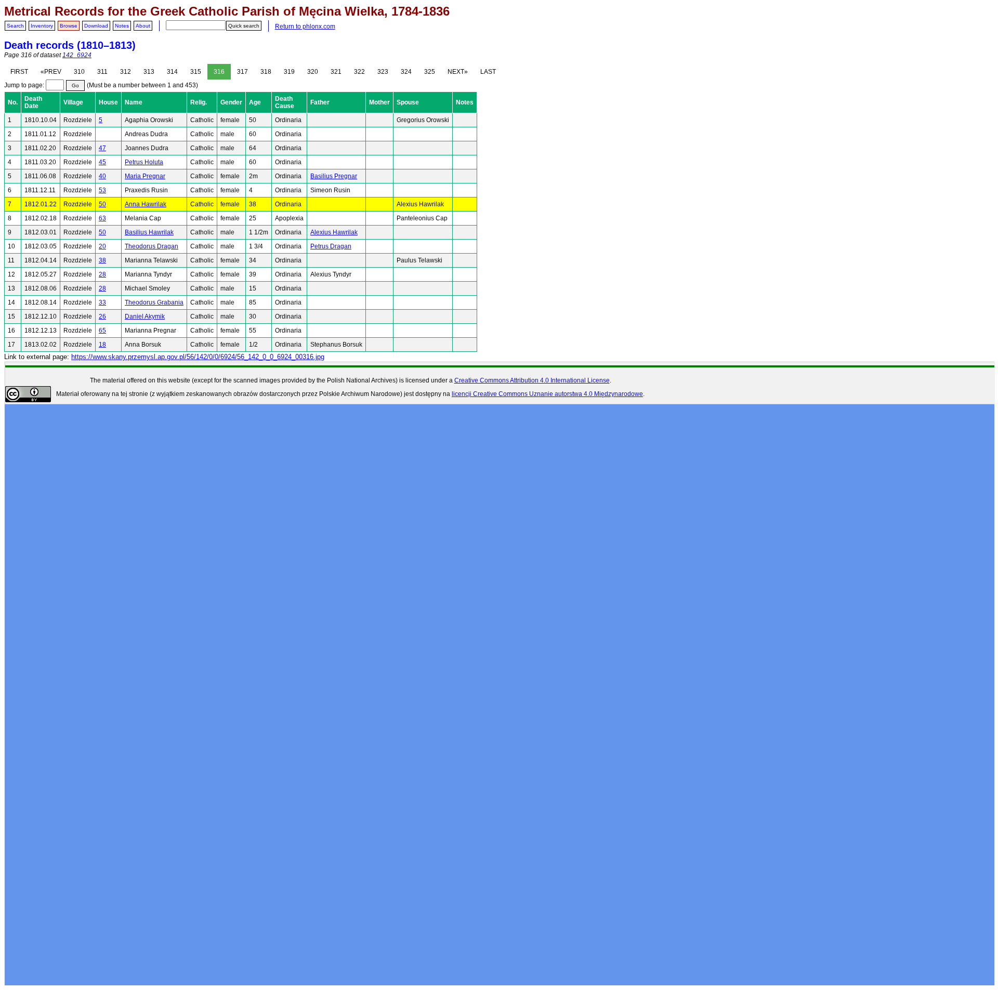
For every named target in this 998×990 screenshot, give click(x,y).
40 (102, 176)
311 (102, 71)
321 (336, 71)
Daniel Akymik (145, 316)
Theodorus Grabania (154, 302)
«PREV (51, 71)
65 (102, 330)
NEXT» (458, 71)
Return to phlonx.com (305, 26)
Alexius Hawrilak (334, 232)
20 (102, 246)
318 (265, 71)
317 (242, 71)
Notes (122, 26)
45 (102, 162)
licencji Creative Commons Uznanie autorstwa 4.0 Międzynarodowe (547, 394)
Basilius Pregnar (333, 176)
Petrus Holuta (144, 162)
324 (406, 71)
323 (382, 71)
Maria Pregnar (145, 176)
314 (172, 71)
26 (102, 316)
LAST (488, 71)
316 (219, 71)
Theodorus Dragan (151, 246)
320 (312, 71)
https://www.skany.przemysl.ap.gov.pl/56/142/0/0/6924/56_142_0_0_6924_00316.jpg (197, 357)
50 (102, 204)
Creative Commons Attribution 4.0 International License (532, 380)
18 (102, 344)
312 (125, 71)
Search (15, 26)
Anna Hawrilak (145, 204)
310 (79, 71)
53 (102, 190)
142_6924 (76, 55)
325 (429, 71)
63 (102, 218)
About (143, 26)
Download (96, 26)
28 (102, 274)
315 (195, 71)
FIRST (19, 71)
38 (102, 260)
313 (148, 71)
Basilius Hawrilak (149, 232)
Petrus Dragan (330, 246)
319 (289, 71)
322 (359, 71)
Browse (68, 26)
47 (102, 148)
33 (102, 302)
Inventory (42, 26)
